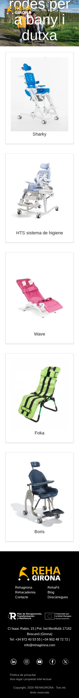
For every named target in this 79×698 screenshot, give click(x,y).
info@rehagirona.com (39, 645)
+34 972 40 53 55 (28, 639)
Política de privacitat (23, 674)
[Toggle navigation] (66, 10)
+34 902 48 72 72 (55, 639)
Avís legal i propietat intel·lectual (30, 679)
